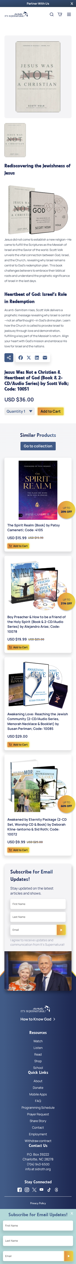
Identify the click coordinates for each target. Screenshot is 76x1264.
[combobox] (19, 411)
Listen (38, 1048)
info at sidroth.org (38, 1169)
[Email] (45, 357)
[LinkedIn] (37, 357)
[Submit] (61, 930)
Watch (38, 1041)
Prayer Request (38, 1114)
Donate (38, 1087)
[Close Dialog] (72, 1213)
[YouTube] (41, 1190)
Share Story (38, 1121)
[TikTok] (49, 1190)
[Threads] (56, 1190)
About (38, 1081)
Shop (38, 1061)
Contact (38, 1127)
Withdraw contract (38, 1141)
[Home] (16, 14)
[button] (72, 3)
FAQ (38, 1101)
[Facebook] (20, 357)
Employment (38, 1134)
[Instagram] (27, 1190)
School (38, 1068)
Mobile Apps (38, 1094)
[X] (29, 357)
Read (38, 1054)
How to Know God (35, 1019)
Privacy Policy (38, 1203)
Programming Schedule (38, 1107)
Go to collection (38, 445)
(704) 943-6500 (38, 1164)
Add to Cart (51, 411)
